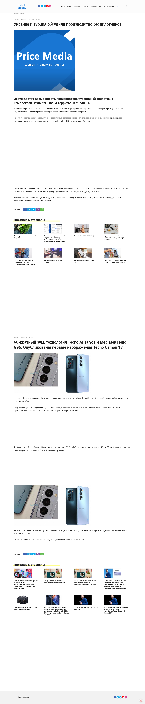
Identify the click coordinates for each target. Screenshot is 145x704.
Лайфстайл (94, 6)
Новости (62, 6)
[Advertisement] (72, 139)
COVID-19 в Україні (108, 6)
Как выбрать (77, 6)
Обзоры (69, 6)
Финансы (23, 19)
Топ (100, 6)
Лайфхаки (85, 6)
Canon (17, 548)
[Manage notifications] (141, 700)
